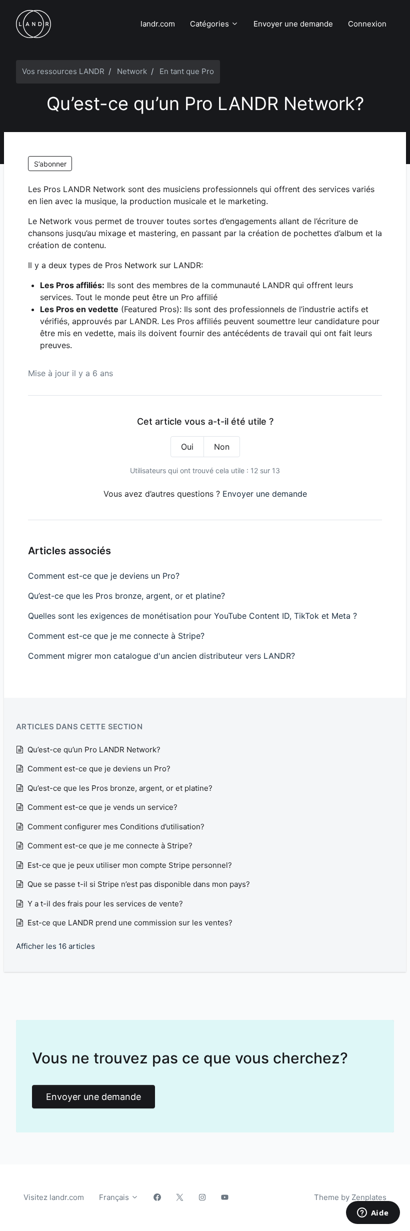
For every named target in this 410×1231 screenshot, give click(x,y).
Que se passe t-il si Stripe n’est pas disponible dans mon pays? (139, 884)
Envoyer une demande (293, 24)
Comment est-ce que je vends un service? (103, 807)
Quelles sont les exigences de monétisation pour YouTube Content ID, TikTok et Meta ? (192, 616)
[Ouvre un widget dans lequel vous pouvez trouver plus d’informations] (373, 1213)
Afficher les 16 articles (55, 946)
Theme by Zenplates (350, 1197)
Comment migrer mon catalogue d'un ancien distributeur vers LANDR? (161, 656)
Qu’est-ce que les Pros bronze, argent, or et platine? (126, 596)
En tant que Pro (187, 71)
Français (115, 1197)
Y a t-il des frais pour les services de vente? (105, 903)
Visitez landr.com (54, 1197)
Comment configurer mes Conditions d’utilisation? (116, 826)
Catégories (210, 24)
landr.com (157, 24)
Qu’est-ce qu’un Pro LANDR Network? (94, 749)
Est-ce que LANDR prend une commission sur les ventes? (130, 922)
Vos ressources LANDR (63, 71)
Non (222, 447)
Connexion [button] (367, 24)
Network (132, 71)
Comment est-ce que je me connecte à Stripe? (116, 636)
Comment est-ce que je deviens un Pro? (104, 576)
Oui (187, 447)
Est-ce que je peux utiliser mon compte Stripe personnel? (130, 865)
